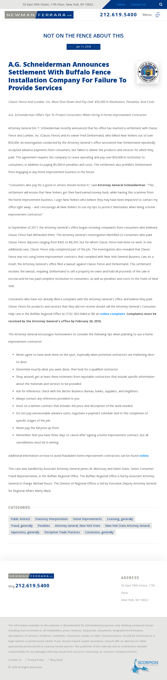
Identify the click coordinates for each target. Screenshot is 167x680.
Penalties (44, 526)
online (143, 456)
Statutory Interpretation (51, 519)
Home (121, 4)
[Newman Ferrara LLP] (39, 15)
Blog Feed (56, 660)
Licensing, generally (120, 519)
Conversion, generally (99, 532)
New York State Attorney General (127, 526)
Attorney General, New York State (77, 526)
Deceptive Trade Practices (62, 532)
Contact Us (138, 4)
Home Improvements (87, 519)
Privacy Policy (36, 660)
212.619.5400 (118, 15)
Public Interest (20, 519)
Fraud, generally (22, 526)
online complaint (112, 314)
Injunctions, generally (25, 532)
